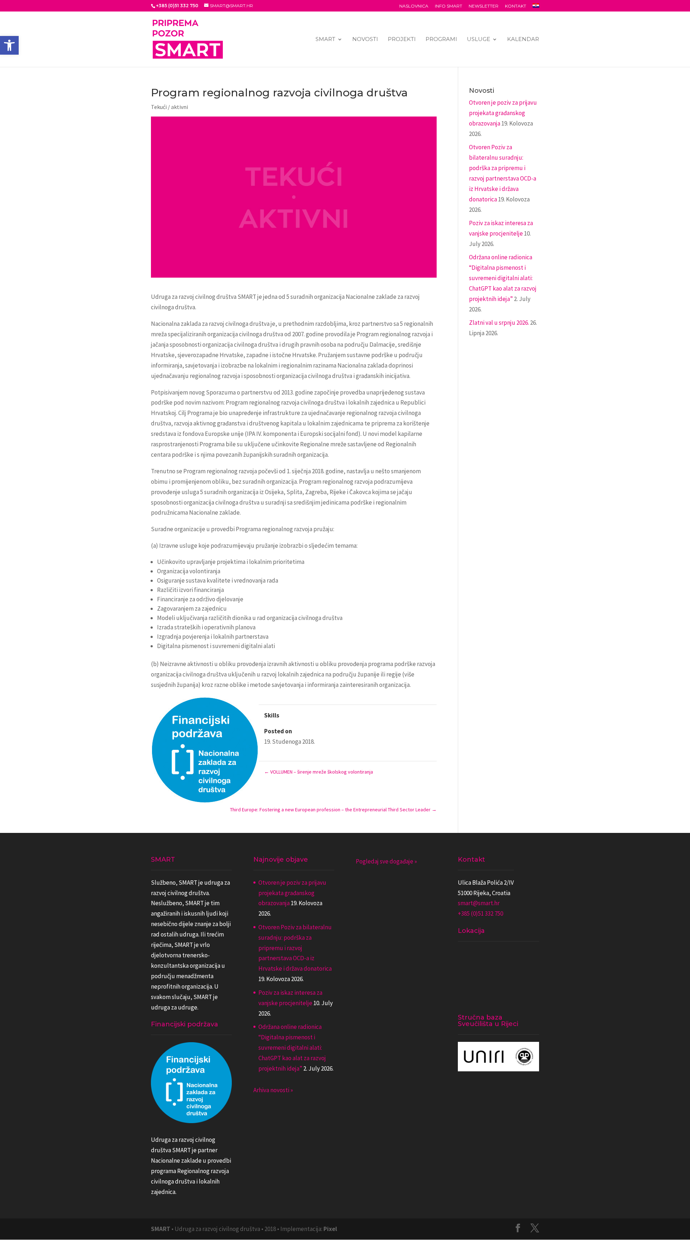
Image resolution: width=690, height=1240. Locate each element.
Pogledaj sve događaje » (386, 861)
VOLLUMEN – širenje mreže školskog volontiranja (318, 772)
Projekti (402, 39)
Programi (441, 39)
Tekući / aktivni (169, 106)
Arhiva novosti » (273, 1090)
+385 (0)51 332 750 (480, 913)
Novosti (365, 39)
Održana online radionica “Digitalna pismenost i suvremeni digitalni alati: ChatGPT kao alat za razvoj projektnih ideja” (503, 278)
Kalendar (523, 39)
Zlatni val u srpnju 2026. (499, 323)
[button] (9, 45)
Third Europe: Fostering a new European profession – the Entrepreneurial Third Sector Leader (333, 809)
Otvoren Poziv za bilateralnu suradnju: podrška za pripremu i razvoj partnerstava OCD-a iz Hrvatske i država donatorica (295, 948)
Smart (325, 39)
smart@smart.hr (479, 903)
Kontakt (515, 6)
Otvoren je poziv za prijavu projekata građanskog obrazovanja (503, 113)
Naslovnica (413, 6)
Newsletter (483, 6)
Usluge (478, 39)
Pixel (330, 1229)
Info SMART (448, 6)
